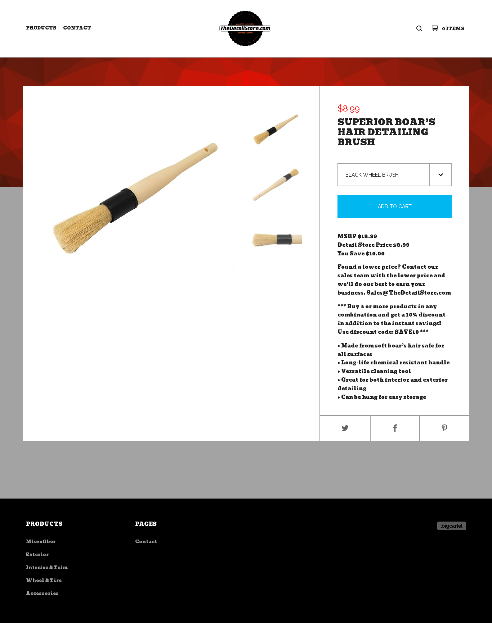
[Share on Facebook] (395, 428)
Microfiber (40, 541)
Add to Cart (395, 206)
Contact (77, 27)
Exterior (37, 554)
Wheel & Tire (44, 580)
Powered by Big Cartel (451, 526)
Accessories (42, 593)
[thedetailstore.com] (245, 28)
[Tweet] (345, 428)
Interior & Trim (47, 567)
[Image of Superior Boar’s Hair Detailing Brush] (276, 130)
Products (41, 27)
